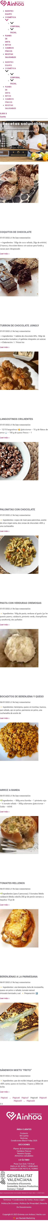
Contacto (24, 1133)
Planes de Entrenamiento (24, 1149)
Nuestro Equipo (24, 1153)
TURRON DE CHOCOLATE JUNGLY (19, 325)
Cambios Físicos (24, 1151)
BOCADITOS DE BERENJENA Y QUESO (22, 696)
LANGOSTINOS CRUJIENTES (16, 419)
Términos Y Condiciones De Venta (18, 1200)
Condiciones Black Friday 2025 (24, 1140)
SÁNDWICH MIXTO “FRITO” (16, 1070)
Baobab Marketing (27, 1218)
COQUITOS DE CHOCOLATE (15, 232)
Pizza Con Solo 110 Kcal (24, 1164)
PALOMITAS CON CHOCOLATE (17, 509)
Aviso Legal (39, 1200)
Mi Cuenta (24, 1136)
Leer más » (4, 254)
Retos (8, 45)
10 (18, 1100)
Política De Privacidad (29, 1203)
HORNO (34, 1169)
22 (31, 1100)
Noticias (24, 1138)
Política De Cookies (10, 1203)
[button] (6, 20)
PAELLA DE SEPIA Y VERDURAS (24, 1166)
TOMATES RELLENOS (12, 883)
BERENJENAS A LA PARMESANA (19, 976)
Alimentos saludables (24, 1156)
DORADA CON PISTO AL (20, 1169)
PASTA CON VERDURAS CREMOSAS (20, 602)
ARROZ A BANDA (10, 790)
